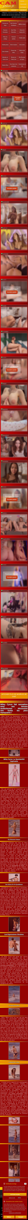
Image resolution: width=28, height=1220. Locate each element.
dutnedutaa (5, 461)
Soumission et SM (22, 65)
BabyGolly (5, 409)
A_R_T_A (4, 123)
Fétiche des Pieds (22, 51)
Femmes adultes (14, 37)
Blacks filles (5, 65)
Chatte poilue (5, 44)
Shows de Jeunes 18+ (22, 31)
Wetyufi (4, 149)
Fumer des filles (13, 51)
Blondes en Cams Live (5, 58)
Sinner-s (5, 513)
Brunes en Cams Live (13, 58)
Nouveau (13, 10)
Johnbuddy (5, 70)
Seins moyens (13, 44)
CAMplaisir (4, 12)
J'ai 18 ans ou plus (15, 1194)
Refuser (9, 1217)
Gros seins (22, 44)
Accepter (20, 1217)
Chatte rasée (22, 37)
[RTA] (19, 1198)
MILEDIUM (5, 668)
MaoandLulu (6, 435)
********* (4, 97)
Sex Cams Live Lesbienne (13, 65)
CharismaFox (6, 590)
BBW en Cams (22, 24)
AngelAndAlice (6, 539)
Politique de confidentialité (15, 1212)
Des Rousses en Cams (22, 58)
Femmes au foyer (5, 24)
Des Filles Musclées (13, 31)
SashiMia (5, 642)
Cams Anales (5, 51)
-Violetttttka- (5, 331)
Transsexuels (23, 4)
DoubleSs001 (6, 202)
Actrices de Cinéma (13, 12)
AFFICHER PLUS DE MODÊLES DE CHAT (14, 695)
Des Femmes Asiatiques (13, 24)
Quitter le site (12, 1197)
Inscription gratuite (17, 98)
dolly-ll (4, 616)
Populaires (4, 10)
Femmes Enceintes (5, 31)
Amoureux (23, 10)
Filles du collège (5, 37)
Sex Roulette (23, 7)
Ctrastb (4, 305)
